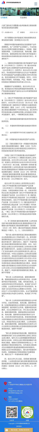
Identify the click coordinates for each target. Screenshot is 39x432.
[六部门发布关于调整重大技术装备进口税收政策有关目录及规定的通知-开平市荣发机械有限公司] (10, 2)
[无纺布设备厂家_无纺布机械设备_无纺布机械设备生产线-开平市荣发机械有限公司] (19, 12)
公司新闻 (4, 17)
